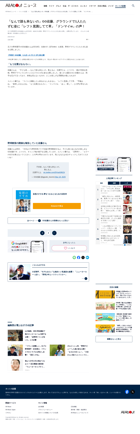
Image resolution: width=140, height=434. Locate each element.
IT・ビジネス (73, 6)
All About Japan (10, 409)
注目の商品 (102, 6)
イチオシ (8, 413)
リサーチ (92, 6)
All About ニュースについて (79, 413)
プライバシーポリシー (45, 409)
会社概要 (41, 406)
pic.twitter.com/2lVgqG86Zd (54, 172)
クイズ (110, 6)
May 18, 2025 (60, 177)
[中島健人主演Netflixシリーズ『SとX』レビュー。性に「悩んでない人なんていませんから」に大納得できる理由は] (123, 294)
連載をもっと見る (114, 339)
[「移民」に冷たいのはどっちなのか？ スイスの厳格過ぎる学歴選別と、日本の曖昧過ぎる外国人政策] (123, 328)
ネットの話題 (120, 6)
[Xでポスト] (83, 257)
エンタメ (83, 6)
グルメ (58, 6)
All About (8, 406)
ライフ (51, 6)
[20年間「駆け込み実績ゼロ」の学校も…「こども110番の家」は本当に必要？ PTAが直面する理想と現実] (123, 306)
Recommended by (119, 245)
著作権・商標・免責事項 (79, 409)
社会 (64, 6)
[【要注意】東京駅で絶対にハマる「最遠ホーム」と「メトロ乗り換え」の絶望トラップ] (123, 317)
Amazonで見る (57, 206)
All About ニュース (10, 11)
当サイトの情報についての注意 (48, 413)
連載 (45, 6)
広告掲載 (74, 406)
